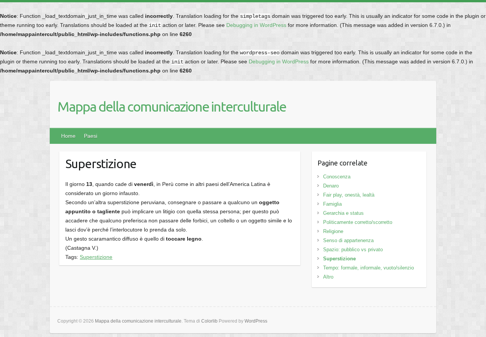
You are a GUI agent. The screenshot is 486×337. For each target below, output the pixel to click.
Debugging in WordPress (256, 25)
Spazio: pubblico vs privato (353, 249)
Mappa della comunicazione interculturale (171, 106)
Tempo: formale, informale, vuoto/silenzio (368, 268)
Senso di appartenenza (348, 240)
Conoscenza (336, 177)
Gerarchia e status (343, 213)
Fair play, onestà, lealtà (348, 195)
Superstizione (96, 257)
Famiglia (332, 204)
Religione (333, 231)
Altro (328, 277)
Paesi (90, 136)
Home (68, 136)
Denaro (331, 186)
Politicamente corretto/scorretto (357, 222)
